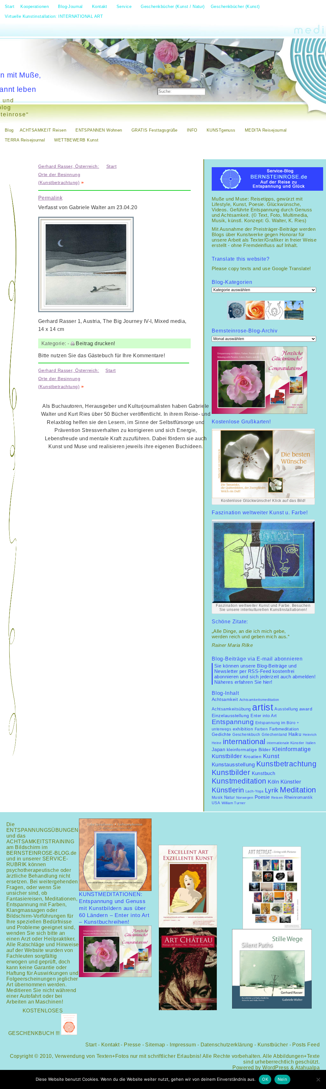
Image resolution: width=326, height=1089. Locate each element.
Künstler (290, 781)
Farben (261, 729)
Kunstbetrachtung (286, 764)
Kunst (271, 756)
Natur (229, 797)
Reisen (277, 797)
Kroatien (253, 756)
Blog (9, 130)
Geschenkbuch (246, 734)
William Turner (233, 803)
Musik (217, 797)
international (244, 741)
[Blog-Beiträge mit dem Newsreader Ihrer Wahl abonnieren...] (203, 75)
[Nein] (318, 1079)
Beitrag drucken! (95, 343)
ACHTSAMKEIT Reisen (43, 130)
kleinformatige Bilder (249, 749)
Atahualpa (307, 1067)
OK (265, 1079)
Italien (310, 743)
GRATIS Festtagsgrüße (154, 130)
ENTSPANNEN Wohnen (98, 130)
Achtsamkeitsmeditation (259, 700)
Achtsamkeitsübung (231, 709)
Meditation (298, 789)
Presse (132, 1044)
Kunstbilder (231, 772)
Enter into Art (264, 716)
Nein (282, 1079)
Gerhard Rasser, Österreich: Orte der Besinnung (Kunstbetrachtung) (68, 174)
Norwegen (244, 797)
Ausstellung (286, 709)
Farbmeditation (284, 729)
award (305, 709)
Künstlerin (228, 790)
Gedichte (221, 734)
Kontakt (110, 1044)
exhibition (243, 729)
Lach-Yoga (254, 791)
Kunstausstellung (233, 765)
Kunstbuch (263, 773)
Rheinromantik (298, 797)
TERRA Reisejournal (25, 140)
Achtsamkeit (225, 699)
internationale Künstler (285, 743)
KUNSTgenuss (221, 130)
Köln (273, 782)
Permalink (50, 198)
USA (216, 803)
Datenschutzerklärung (227, 1044)
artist (262, 707)
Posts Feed (306, 1044)
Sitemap (155, 1044)
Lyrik (272, 790)
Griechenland (274, 734)
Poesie (262, 797)
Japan (218, 749)
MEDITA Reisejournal (266, 130)
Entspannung (233, 722)
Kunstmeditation (239, 781)
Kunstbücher (273, 1044)
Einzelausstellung (230, 715)
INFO (192, 130)
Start (111, 166)
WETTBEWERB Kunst (76, 140)
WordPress (275, 1067)
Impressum (183, 1044)
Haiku (294, 734)
